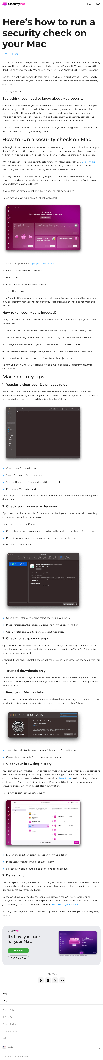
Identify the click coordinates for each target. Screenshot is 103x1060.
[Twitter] (55, 980)
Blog (88, 4)
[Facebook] (41, 980)
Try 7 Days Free (18, 958)
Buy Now (18, 951)
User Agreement (10, 1031)
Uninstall (7, 1038)
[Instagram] (48, 980)
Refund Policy (9, 1017)
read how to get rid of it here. (67, 904)
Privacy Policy (9, 1024)
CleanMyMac (88, 162)
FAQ (98, 4)
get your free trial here (44, 263)
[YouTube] (62, 980)
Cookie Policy (9, 1010)
